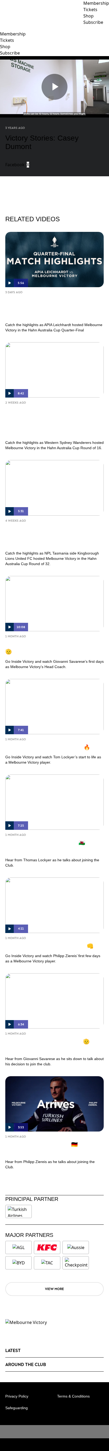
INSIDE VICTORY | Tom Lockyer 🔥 (47, 747)
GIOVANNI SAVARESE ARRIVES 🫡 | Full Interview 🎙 (53, 1045)
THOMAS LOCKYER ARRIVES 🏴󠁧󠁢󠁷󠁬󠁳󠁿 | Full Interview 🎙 (51, 846)
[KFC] (47, 1247)
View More (54, 1289)
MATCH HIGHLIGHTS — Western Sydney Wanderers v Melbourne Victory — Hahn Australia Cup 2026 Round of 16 (50, 421)
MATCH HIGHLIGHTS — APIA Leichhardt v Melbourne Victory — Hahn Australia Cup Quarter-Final (48, 307)
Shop (5, 46)
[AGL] (18, 1247)
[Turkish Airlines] (18, 1211)
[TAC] (47, 1262)
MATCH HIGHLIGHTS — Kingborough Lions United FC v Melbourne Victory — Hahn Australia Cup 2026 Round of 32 (54, 535)
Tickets (7, 40)
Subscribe (10, 53)
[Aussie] (76, 1247)
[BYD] (18, 1262)
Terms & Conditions (73, 1396)
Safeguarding (16, 1408)
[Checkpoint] (76, 1262)
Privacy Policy (16, 1396)
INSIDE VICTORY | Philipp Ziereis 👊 (49, 946)
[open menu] (4, 28)
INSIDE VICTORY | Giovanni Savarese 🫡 (51, 648)
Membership (13, 34)
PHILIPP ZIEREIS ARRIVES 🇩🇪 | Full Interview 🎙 (47, 1148)
